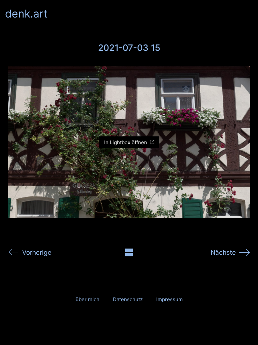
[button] (249, 14)
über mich (87, 299)
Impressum (169, 299)
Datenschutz (128, 299)
